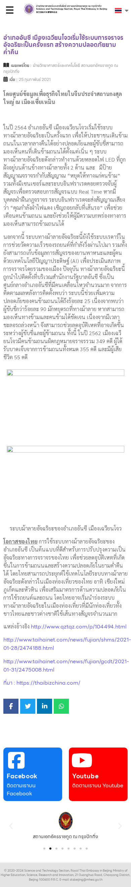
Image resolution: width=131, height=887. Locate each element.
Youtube (85, 776)
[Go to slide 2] (50, 849)
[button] (11, 825)
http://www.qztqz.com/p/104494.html (79, 626)
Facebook (22, 776)
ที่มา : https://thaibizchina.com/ (41, 683)
